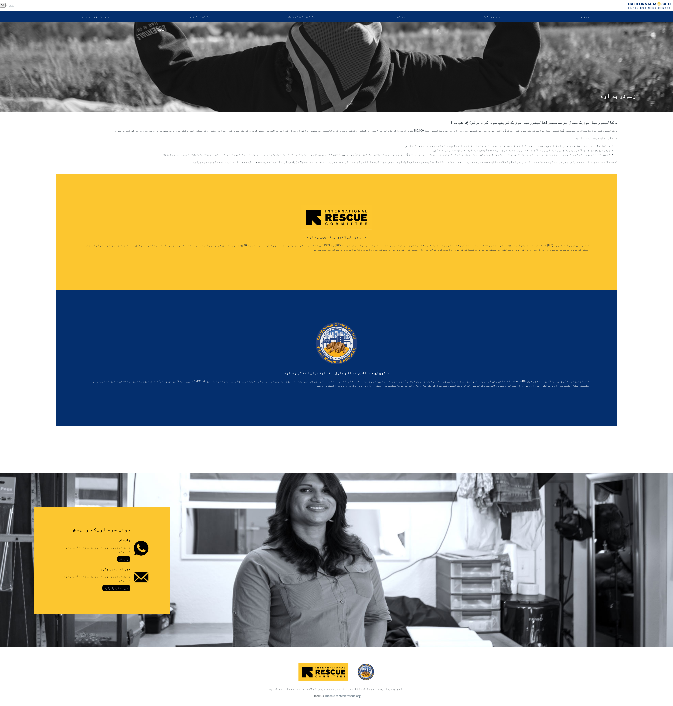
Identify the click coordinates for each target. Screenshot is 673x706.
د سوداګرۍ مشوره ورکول (303, 16)
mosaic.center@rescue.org (343, 696)
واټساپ (123, 559)
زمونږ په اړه (492, 16)
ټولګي (401, 16)
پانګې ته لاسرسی (199, 16)
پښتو (11, 5)
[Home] (649, 5)
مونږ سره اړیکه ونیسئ (96, 16)
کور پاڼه (585, 16)
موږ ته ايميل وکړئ (116, 588)
